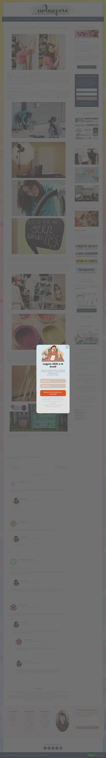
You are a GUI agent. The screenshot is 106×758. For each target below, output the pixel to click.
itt (59, 406)
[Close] (67, 347)
